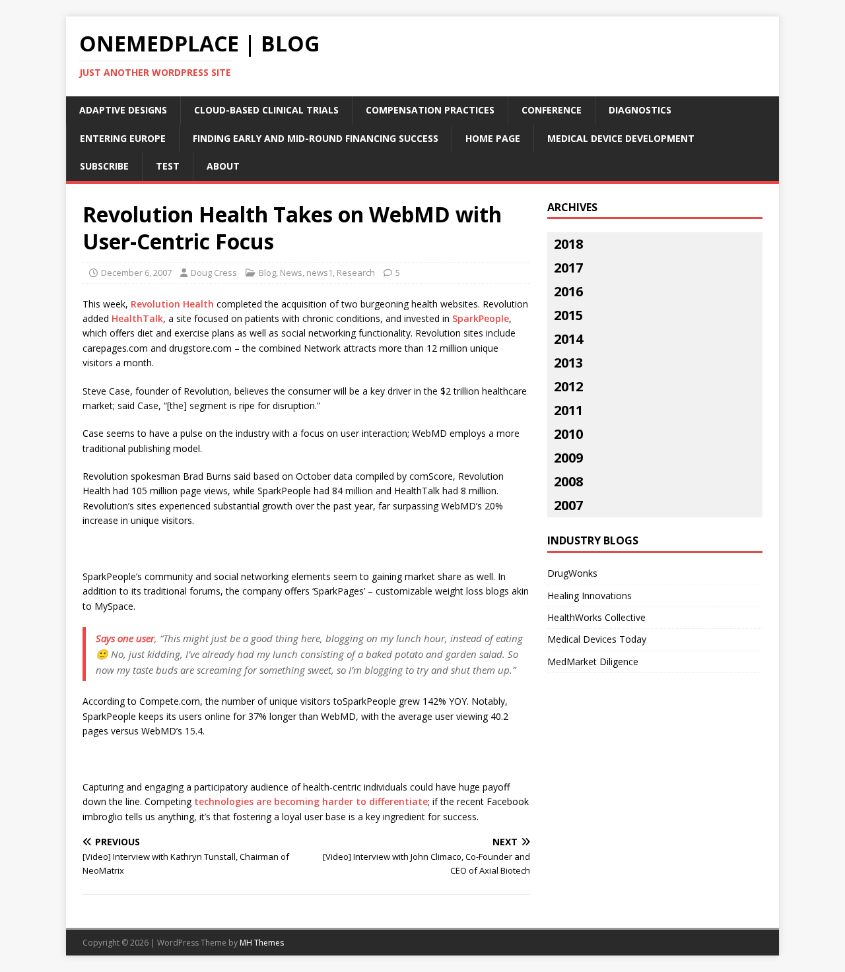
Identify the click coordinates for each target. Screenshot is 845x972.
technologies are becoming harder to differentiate (311, 801)
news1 (319, 272)
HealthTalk (137, 318)
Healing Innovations (589, 595)
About (223, 166)
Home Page (492, 138)
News (291, 272)
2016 (568, 291)
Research (356, 272)
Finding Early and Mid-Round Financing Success (315, 138)
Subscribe (104, 166)
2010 (568, 434)
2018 (568, 244)
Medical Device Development (620, 138)
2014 (568, 339)
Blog (267, 272)
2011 (568, 410)
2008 (568, 481)
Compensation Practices (430, 110)
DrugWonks (572, 573)
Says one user (125, 638)
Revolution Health (172, 304)
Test (168, 166)
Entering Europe (123, 138)
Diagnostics (640, 110)
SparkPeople (480, 318)
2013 (568, 363)
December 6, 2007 (136, 272)
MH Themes (262, 942)
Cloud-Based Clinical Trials (266, 110)
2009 (568, 458)
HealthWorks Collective (596, 617)
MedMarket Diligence (592, 661)
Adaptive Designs (123, 110)
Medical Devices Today (596, 639)
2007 (568, 505)
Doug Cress (214, 272)
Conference (552, 110)
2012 (568, 386)
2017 (568, 267)
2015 (568, 315)
